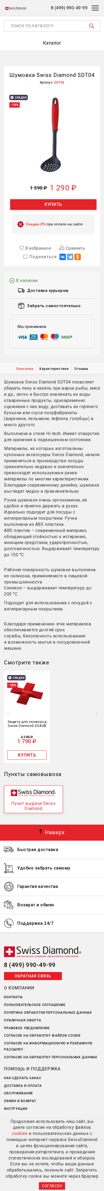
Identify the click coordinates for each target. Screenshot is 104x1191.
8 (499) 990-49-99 (30, 965)
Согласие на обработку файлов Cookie (42, 1035)
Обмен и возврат (20, 1101)
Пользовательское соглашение (35, 1005)
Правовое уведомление (27, 1028)
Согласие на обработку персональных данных (50, 1057)
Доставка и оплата (23, 1086)
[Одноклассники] (77, 257)
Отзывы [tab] (81, 369)
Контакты (13, 997)
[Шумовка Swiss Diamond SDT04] (52, 135)
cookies (20, 1133)
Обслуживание (18, 1093)
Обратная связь (33, 976)
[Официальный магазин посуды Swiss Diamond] (16, 8)
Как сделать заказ (22, 1078)
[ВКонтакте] (62, 257)
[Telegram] (70, 257)
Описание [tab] (25, 369)
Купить (53, 204)
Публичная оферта (22, 1020)
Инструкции (15, 1109)
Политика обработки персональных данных (48, 1012)
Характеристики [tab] (54, 369)
